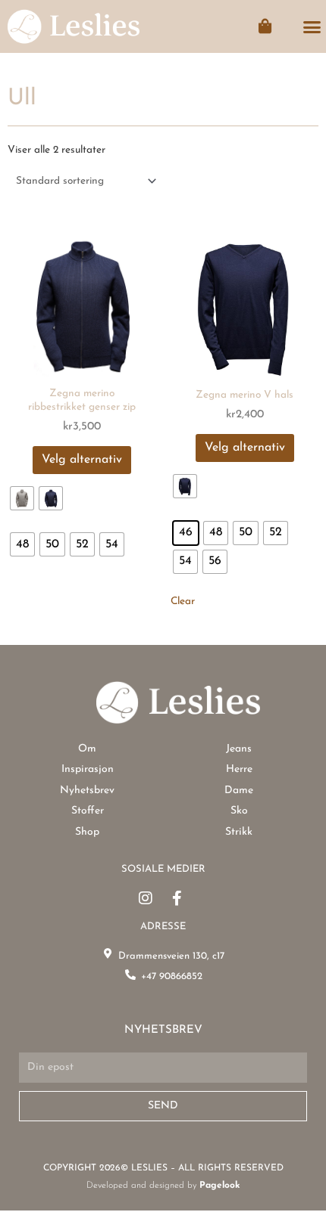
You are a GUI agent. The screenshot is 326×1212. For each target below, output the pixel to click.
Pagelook (219, 1185)
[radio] (22, 498)
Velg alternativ (82, 460)
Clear (183, 601)
